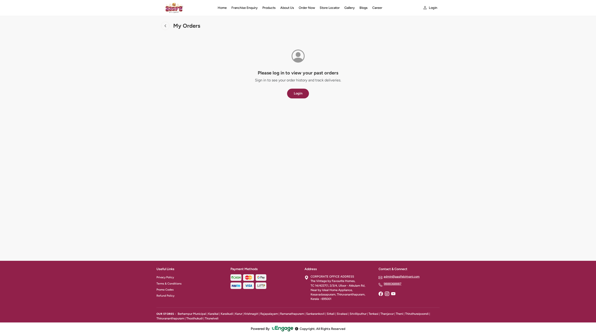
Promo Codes (165, 289)
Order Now (307, 8)
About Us (287, 8)
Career (377, 8)
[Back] (165, 26)
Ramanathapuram (292, 313)
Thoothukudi (194, 318)
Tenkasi (373, 313)
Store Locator (330, 8)
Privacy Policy (165, 277)
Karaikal (213, 313)
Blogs (363, 8)
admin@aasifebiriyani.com (402, 276)
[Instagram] (387, 294)
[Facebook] (381, 294)
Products (269, 8)
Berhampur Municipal (192, 313)
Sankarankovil (315, 313)
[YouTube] (393, 294)
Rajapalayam (269, 313)
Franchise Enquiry (244, 8)
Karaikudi (227, 313)
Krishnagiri (251, 313)
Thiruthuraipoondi (417, 313)
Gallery (349, 8)
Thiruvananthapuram (170, 318)
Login (298, 93)
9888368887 (392, 283)
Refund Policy (165, 295)
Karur (238, 313)
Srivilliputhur (358, 313)
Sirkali (331, 313)
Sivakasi (342, 313)
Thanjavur (387, 313)
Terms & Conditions (169, 283)
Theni (399, 313)
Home (222, 8)
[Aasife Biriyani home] (184, 8)
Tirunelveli (211, 318)
